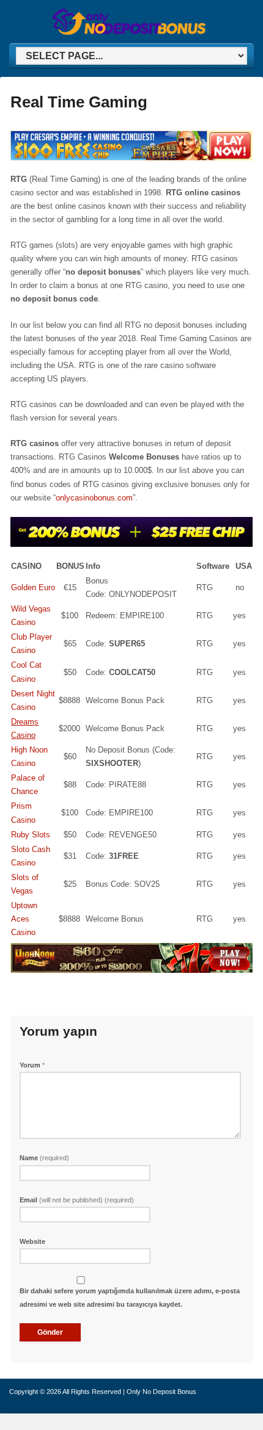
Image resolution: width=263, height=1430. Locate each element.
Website (32, 1241)
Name (44, 1157)
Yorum (32, 1065)
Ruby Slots (30, 834)
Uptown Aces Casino (24, 919)
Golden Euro (33, 587)
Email (77, 1200)
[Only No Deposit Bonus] (129, 32)
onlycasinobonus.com (94, 497)
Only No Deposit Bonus (161, 1391)
